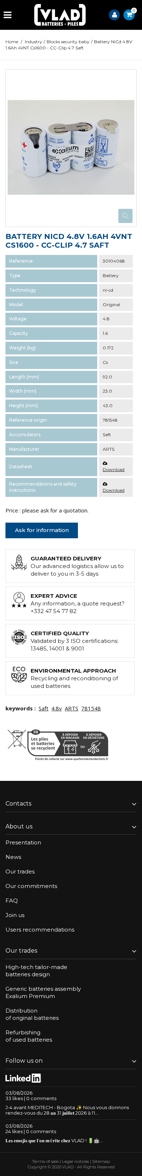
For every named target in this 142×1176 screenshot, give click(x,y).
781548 (91, 708)
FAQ (11, 900)
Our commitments (31, 886)
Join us (14, 915)
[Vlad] (60, 15)
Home (11, 41)
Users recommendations (39, 929)
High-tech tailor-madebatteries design (36, 971)
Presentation (23, 842)
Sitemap (101, 1161)
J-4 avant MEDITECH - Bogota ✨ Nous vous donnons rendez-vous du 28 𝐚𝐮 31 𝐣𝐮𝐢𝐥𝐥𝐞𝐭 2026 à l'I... (67, 1110)
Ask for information (42, 530)
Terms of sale (45, 1161)
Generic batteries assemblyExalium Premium (43, 992)
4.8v (56, 708)
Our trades (20, 871)
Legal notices (75, 1161)
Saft (43, 708)
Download (114, 469)
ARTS (71, 708)
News (13, 856)
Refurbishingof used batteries (28, 1036)
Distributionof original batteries (32, 1014)
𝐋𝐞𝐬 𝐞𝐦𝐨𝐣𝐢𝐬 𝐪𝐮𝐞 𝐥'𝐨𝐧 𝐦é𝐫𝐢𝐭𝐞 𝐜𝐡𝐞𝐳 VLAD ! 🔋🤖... (54, 1140)
